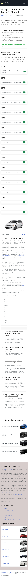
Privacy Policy (8, 515)
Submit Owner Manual (10, 510)
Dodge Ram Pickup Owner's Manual (9, 434)
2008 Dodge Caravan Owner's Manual (13, 182)
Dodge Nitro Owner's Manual (9, 451)
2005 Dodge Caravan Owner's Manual (13, 212)
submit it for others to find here (9, 492)
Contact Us (7, 513)
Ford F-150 (5, 536)
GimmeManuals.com (18, 494)
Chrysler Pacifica (6, 255)
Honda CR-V (5, 549)
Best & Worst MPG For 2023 (12, 519)
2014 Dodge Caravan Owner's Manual (13, 132)
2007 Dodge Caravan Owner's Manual (13, 192)
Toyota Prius (5, 563)
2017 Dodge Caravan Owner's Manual (13, 102)
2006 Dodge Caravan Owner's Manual (13, 202)
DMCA (5, 517)
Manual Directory (7, 469)
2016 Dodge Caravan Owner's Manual (13, 112)
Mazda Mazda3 (6, 529)
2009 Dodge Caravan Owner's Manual (13, 172)
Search (23, 3)
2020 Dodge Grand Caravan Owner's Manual (13, 71)
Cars (7, 15)
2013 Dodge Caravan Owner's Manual (13, 142)
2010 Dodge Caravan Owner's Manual (13, 162)
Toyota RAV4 (5, 556)
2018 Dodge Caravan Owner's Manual (13, 92)
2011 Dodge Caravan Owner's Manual (13, 152)
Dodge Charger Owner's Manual (10, 426)
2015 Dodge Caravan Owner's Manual (13, 122)
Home (2, 15)
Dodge (11, 15)
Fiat (23, 285)
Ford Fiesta (5, 542)
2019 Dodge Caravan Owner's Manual (13, 82)
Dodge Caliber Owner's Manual (10, 443)
